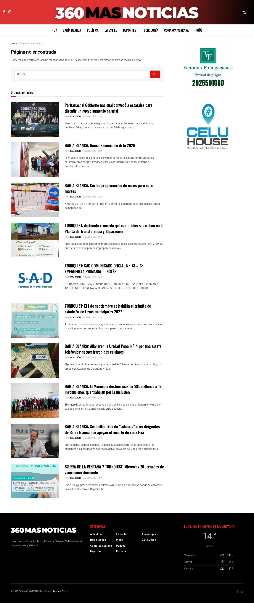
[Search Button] (244, 12)
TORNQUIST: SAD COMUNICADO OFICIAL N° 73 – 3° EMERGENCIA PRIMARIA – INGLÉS (104, 268)
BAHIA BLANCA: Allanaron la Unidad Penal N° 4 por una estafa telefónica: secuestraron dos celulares (113, 349)
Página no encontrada (31, 43)
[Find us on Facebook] (4, 12)
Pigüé (198, 30)
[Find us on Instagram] (9, 12)
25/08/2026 (90, 116)
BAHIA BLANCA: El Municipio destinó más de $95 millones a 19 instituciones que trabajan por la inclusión (113, 389)
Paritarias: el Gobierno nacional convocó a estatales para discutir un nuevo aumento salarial (108, 108)
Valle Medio (149, 540)
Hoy (54, 30)
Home (14, 43)
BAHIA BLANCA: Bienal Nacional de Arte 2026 (100, 145)
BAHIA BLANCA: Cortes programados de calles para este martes (108, 188)
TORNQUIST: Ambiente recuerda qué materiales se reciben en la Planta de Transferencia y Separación (114, 228)
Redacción (75, 116)
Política (93, 30)
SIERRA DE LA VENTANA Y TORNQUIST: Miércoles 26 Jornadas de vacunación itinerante (114, 469)
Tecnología (150, 30)
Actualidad (96, 534)
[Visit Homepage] (127, 12)
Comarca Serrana (176, 30)
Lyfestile (111, 30)
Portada (121, 551)
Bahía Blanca (72, 30)
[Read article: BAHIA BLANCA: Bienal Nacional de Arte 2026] (35, 159)
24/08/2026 (90, 237)
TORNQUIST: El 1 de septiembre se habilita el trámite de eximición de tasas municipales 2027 (108, 309)
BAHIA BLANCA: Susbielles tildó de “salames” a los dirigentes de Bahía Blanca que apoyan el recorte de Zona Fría (112, 429)
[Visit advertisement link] (207, 67)
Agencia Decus (61, 591)
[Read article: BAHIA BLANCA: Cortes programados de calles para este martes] (35, 200)
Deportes (129, 30)
